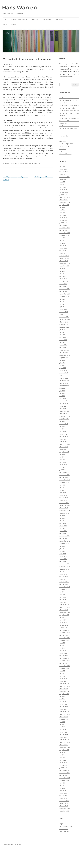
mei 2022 (62, 274)
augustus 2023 (64, 235)
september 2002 (64, 808)
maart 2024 (63, 217)
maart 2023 (63, 248)
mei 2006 (62, 699)
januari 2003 (63, 798)
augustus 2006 (64, 694)
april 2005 (62, 729)
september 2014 (64, 480)
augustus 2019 (64, 358)
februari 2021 (63, 312)
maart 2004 (63, 763)
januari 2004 (63, 768)
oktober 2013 (63, 508)
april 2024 (62, 215)
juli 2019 (62, 360)
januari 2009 (63, 628)
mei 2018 (62, 396)
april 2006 (62, 701)
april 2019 (62, 368)
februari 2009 (63, 625)
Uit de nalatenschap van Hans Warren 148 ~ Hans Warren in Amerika (69, 113)
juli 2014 (62, 485)
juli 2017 (62, 421)
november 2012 (64, 536)
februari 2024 (63, 220)
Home (5, 20)
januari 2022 (63, 284)
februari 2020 (63, 342)
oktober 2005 (63, 717)
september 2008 (64, 638)
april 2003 (62, 791)
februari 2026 (63, 172)
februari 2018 (63, 403)
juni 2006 (62, 696)
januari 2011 (63, 579)
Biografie (34, 20)
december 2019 (64, 347)
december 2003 (64, 770)
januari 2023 (63, 253)
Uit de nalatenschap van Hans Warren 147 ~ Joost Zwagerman (69, 120)
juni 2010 (62, 592)
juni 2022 (62, 271)
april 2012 (62, 554)
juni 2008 (62, 645)
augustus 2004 (64, 750)
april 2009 (62, 620)
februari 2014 (63, 498)
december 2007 (64, 658)
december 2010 (64, 582)
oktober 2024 (63, 200)
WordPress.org (64, 831)
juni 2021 (62, 302)
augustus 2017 (64, 419)
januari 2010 (63, 602)
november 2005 (64, 714)
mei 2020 (62, 335)
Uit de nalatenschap (65, 154)
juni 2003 (62, 785)
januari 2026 (63, 174)
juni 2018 (62, 393)
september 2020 (64, 324)
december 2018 (64, 378)
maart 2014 (63, 495)
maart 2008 (63, 653)
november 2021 (64, 289)
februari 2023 (63, 251)
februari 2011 (63, 577)
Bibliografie (47, 20)
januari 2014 (63, 500)
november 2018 (64, 380)
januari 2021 (63, 314)
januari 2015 (63, 470)
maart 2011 (63, 574)
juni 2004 (62, 755)
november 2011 (64, 564)
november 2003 (64, 773)
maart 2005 (63, 732)
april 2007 (62, 676)
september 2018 (64, 386)
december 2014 (64, 472)
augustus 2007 (64, 668)
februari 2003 (63, 796)
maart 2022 (63, 279)
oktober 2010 (63, 584)
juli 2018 (62, 391)
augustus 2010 (64, 589)
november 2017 (64, 411)
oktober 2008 (63, 635)
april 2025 (62, 187)
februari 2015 (63, 467)
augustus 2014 (64, 482)
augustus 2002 (64, 811)
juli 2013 (62, 515)
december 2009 (64, 605)
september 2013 (64, 510)
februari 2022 (63, 281)
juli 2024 (62, 207)
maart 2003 (63, 793)
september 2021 (64, 294)
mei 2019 (62, 365)
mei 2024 (62, 212)
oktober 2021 (63, 291)
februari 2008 (63, 656)
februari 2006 (63, 706)
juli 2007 (62, 671)
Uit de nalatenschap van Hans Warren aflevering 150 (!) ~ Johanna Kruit (69, 100)
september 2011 (64, 566)
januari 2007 (63, 681)
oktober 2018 (63, 383)
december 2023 (64, 225)
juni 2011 (62, 572)
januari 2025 (63, 195)
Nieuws (23, 163)
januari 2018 (63, 406)
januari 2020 (63, 345)
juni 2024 (62, 210)
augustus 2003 (64, 780)
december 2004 (64, 740)
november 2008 (64, 633)
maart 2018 (63, 401)
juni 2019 (62, 363)
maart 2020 (63, 340)
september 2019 (64, 355)
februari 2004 (63, 765)
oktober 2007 (63, 663)
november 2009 (64, 607)
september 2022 (64, 263)
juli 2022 (62, 268)
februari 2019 (63, 373)
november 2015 (64, 444)
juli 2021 (62, 299)
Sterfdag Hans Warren (43, 177)
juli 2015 (62, 454)
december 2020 (64, 317)
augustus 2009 (64, 615)
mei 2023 (62, 243)
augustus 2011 (64, 569)
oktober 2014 (63, 477)
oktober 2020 (63, 322)
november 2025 (64, 177)
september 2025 (64, 179)
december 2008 (64, 630)
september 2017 (64, 416)
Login (61, 824)
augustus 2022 (64, 266)
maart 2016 (63, 434)
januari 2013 (63, 531)
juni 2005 (62, 724)
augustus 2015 (64, 452)
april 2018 (62, 398)
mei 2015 (62, 459)
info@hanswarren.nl (66, 77)
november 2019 (64, 350)
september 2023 (64, 233)
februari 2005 (63, 735)
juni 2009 (62, 617)
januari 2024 (63, 223)
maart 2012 (63, 556)
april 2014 (62, 493)
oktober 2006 (63, 689)
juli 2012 (62, 546)
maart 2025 (63, 189)
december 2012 (64, 533)
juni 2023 (62, 240)
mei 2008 (62, 648)
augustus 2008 (64, 640)
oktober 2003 (63, 775)
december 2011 (64, 561)
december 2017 (64, 409)
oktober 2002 (63, 806)
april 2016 (62, 431)
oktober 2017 (63, 414)
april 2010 (62, 597)
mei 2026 (62, 167)
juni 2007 (62, 673)
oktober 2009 (63, 610)
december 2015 (64, 442)
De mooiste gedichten (19, 20)
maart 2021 (63, 309)
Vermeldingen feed (65, 826)
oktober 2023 (63, 230)
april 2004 (62, 760)
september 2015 (64, 449)
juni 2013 (62, 518)
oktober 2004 (63, 745)
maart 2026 (63, 169)
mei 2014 (62, 490)
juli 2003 (62, 783)
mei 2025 (62, 184)
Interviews (59, 20)
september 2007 (64, 666)
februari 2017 (63, 424)
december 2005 (64, 712)
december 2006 (64, 684)
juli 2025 (62, 182)
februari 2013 (63, 528)
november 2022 (64, 258)
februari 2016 (63, 437)
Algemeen (62, 141)
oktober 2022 (63, 261)
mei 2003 (62, 788)
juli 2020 (62, 330)
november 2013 (64, 505)
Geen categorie (64, 146)
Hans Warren (19, 7)
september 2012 (64, 541)
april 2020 (62, 337)
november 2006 (64, 686)
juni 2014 (62, 487)
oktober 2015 (63, 447)
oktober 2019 (63, 352)
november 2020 (64, 319)
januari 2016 (63, 439)
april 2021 (62, 307)
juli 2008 (62, 643)
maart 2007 (63, 678)
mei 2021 (62, 304)
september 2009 (64, 612)
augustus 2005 (64, 719)
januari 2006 (63, 709)
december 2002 (64, 801)
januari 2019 (63, 375)
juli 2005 (62, 722)
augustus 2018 (64, 388)
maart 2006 (63, 704)
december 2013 (64, 503)
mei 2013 (62, 521)
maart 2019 (63, 370)
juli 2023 (62, 238)
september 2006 (64, 691)
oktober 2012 (63, 538)
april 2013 (62, 523)
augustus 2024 (64, 205)
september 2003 (64, 778)
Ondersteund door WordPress (12, 844)
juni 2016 (62, 426)
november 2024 (64, 197)
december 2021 (64, 286)
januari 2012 (63, 559)
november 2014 (64, 475)
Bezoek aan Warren (9, 24)
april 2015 (62, 462)
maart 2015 (63, 465)
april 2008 (62, 650)
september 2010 (64, 587)
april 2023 (62, 246)
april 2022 (62, 276)
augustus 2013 (64, 513)
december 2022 (64, 256)
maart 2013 (63, 526)
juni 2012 (62, 549)
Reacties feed (63, 829)
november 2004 (64, 742)
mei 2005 (62, 727)
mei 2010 (62, 594)
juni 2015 (62, 457)
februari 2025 (63, 192)
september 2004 (64, 747)
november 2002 (64, 803)
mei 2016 (62, 429)
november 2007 (64, 661)
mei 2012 (62, 551)
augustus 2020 (64, 327)
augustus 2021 (64, 296)
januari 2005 (63, 737)
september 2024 (64, 202)
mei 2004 (62, 757)
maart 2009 (63, 622)
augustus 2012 (64, 543)
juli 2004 (62, 752)
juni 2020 (62, 332)
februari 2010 (63, 600)
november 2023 (64, 228)
